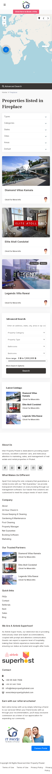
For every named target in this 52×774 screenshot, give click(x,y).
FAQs (4, 596)
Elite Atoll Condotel (17, 241)
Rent (4, 609)
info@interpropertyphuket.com (20, 688)
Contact (5, 600)
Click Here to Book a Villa (26, 12)
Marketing (6, 539)
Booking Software (10, 535)
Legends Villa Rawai (17, 293)
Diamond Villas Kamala (19, 190)
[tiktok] (26, 468)
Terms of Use (8, 767)
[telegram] (19, 468)
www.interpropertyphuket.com (19, 692)
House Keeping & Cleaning (14, 514)
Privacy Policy (37, 767)
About (4, 506)
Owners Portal (40, 748)
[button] (6, 50)
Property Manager (10, 526)
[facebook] (5, 468)
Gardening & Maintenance (14, 518)
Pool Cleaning (8, 522)
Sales (4, 613)
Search (26, 371)
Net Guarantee (8, 530)
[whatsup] (12, 468)
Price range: (11, 358)
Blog (4, 617)
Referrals (6, 605)
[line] (40, 468)
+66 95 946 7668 (14, 680)
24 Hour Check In (10, 510)
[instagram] (33, 468)
